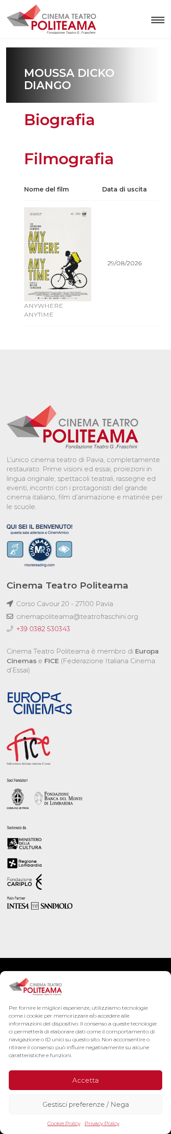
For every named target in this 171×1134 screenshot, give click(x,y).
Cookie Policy (63, 1123)
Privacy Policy (102, 1123)
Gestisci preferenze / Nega (86, 1104)
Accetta (85, 1080)
